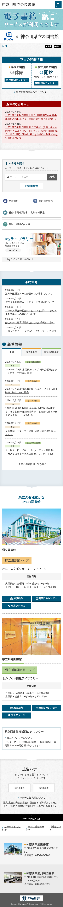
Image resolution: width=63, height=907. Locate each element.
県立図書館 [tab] (31, 352)
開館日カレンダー (18, 80)
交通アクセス (18, 606)
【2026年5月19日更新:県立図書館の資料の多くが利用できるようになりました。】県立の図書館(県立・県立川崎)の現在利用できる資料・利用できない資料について (31, 132)
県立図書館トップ (17, 560)
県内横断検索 (46, 201)
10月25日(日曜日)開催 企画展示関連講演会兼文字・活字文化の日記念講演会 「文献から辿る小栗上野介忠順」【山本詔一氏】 (31, 411)
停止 (58, 46)
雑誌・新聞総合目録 (19, 224)
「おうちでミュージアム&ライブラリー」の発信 (30, 331)
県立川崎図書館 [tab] (51, 352)
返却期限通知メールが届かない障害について (28, 293)
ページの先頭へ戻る (31, 818)
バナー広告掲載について (32, 797)
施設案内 (18, 598)
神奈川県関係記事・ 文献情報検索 (27, 212)
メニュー (58, 6)
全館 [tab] (12, 352)
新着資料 (13, 201)
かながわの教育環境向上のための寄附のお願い (30, 322)
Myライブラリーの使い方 (20, 259)
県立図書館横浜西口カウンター (32, 92)
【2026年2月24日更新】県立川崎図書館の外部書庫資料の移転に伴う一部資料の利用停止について (31, 117)
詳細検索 (33, 186)
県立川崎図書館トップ (19, 669)
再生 (49, 46)
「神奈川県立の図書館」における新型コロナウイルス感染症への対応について (31, 312)
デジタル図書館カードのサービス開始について (30, 302)
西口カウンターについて (19, 737)
